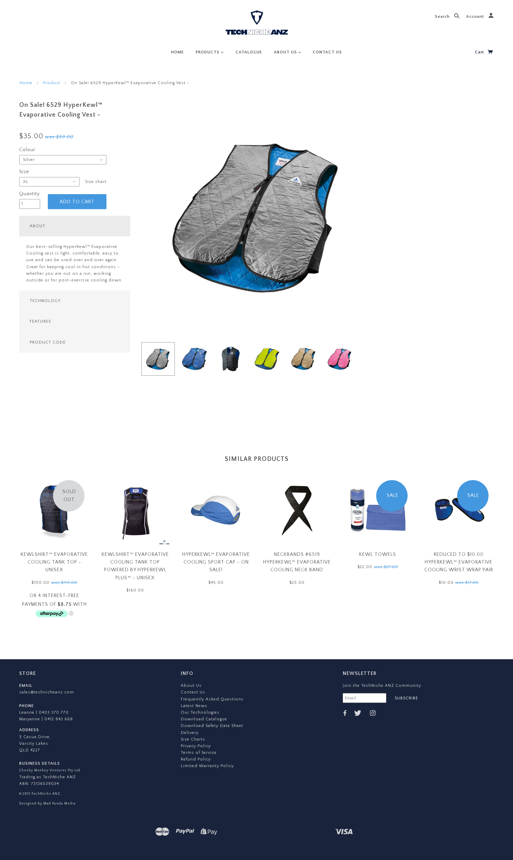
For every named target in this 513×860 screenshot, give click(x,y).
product (51, 83)
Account (475, 16)
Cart (480, 52)
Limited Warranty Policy (207, 766)
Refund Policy (196, 759)
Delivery (190, 732)
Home (26, 83)
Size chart (95, 181)
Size (24, 172)
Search (443, 16)
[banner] (257, 23)
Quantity (29, 194)
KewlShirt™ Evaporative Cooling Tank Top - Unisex (54, 562)
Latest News (194, 706)
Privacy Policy (196, 746)
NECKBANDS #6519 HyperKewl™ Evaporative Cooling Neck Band (297, 562)
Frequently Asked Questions (212, 699)
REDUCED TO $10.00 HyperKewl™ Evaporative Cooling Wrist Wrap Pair (458, 562)
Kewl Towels (377, 554)
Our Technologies (200, 712)
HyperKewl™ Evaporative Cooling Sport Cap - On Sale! (216, 562)
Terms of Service (199, 752)
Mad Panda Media (59, 803)
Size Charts (193, 739)
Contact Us (193, 692)
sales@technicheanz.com (46, 692)
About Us (191, 685)
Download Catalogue (204, 719)
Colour (27, 150)
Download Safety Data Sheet (212, 725)
